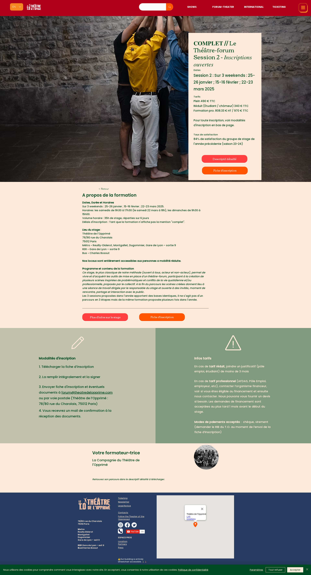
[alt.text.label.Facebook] (127, 525)
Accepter (295, 569)
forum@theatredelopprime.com (87, 392)
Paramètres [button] (256, 569)
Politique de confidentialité (193, 569)
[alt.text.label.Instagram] (120, 525)
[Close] (307, 569)
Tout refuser (275, 569)
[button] (303, 8)
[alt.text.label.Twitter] (134, 525)
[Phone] (120, 531)
